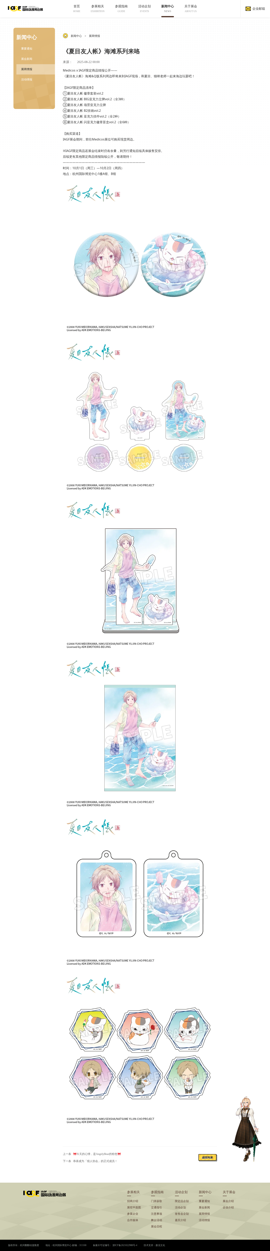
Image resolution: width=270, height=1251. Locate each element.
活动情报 (26, 79)
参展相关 (98, 9)
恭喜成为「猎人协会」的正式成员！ (95, 1161)
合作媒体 (132, 1220)
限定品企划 (182, 1201)
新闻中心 (167, 9)
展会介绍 (228, 1201)
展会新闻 (26, 58)
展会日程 (156, 1226)
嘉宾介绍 (180, 1220)
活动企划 (144, 9)
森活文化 (160, 1245)
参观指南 (121, 9)
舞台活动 (156, 1220)
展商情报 (26, 69)
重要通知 (26, 48)
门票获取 (156, 1201)
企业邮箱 (258, 8)
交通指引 (156, 1207)
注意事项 (156, 1213)
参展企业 (132, 1213)
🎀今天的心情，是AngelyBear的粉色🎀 (97, 1154)
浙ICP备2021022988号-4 (124, 1245)
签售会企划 (182, 1213)
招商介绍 (132, 1201)
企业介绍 (228, 1207)
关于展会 (190, 9)
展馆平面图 (134, 1207)
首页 (76, 9)
